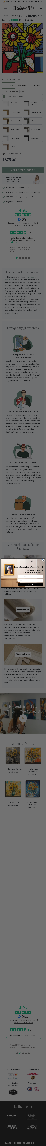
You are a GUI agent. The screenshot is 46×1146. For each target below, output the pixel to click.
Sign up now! (30, 584)
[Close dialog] (43, 560)
